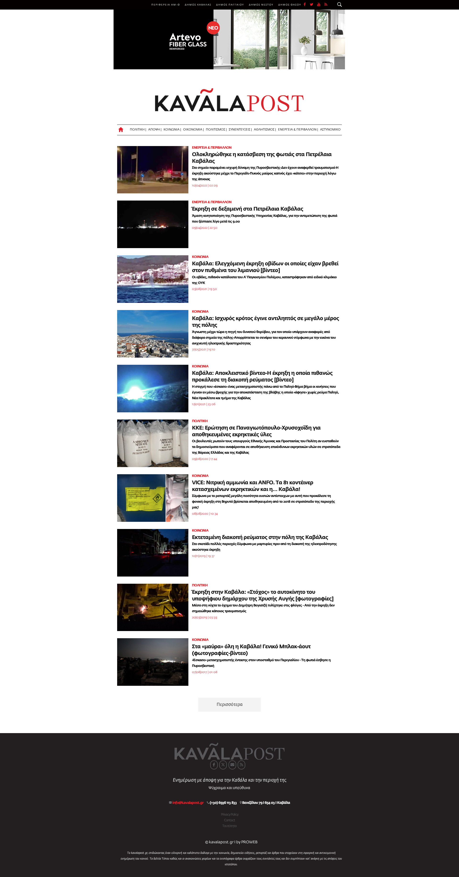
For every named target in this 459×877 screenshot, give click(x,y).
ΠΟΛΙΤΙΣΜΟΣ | (216, 129)
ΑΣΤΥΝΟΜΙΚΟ (330, 129)
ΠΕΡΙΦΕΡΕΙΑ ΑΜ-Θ (165, 5)
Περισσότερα (230, 705)
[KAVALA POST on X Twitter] (223, 764)
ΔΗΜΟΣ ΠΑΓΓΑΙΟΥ (230, 5)
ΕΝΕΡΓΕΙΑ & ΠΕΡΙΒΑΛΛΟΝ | (298, 129)
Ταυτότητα (229, 826)
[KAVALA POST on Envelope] (232, 764)
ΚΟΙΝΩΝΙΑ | (172, 129)
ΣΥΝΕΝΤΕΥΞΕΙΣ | (240, 129)
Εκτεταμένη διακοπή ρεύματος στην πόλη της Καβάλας (260, 537)
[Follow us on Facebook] (307, 5)
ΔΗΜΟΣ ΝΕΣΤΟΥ (261, 5)
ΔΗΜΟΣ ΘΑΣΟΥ (289, 5)
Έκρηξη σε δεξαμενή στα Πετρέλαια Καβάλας (247, 209)
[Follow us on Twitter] (313, 5)
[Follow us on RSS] (326, 5)
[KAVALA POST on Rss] (241, 764)
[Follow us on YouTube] (320, 5)
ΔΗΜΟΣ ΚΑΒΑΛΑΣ (198, 5)
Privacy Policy (229, 814)
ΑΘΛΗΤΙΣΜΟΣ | (265, 129)
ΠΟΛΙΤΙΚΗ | (138, 129)
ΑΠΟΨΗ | (154, 129)
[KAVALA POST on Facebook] (214, 764)
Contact (229, 820)
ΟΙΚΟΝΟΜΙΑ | (193, 129)
